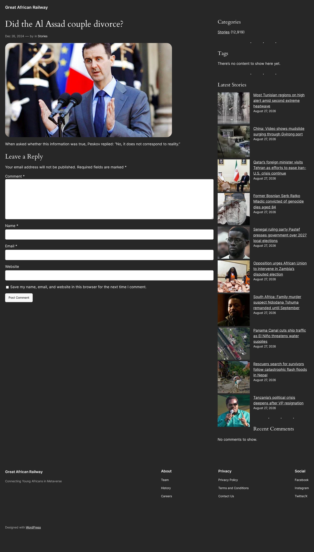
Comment (15, 176)
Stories (42, 36)
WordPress (33, 527)
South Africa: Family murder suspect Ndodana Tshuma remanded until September (277, 302)
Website (12, 266)
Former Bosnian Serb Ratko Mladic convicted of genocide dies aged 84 (278, 201)
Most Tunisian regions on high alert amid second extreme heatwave (279, 100)
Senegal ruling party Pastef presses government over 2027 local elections (280, 235)
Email (11, 246)
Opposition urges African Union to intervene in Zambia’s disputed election (280, 268)
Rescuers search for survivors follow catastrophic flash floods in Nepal (280, 369)
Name (11, 226)
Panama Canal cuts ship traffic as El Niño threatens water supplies (279, 336)
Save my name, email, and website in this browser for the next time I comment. (78, 287)
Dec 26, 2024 (14, 36)
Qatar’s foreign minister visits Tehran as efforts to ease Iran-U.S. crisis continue (279, 167)
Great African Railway (26, 7)
